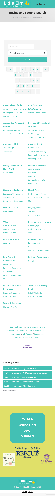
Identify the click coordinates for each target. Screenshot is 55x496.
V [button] (17, 91)
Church (31, 261)
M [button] (22, 80)
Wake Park (14, 307)
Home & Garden (10, 208)
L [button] (17, 80)
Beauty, (45, 229)
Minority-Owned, (10, 229)
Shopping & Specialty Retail (37, 287)
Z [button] (38, 91)
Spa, (38, 226)
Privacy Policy (27, 492)
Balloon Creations (35, 296)
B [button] (23, 69)
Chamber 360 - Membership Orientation (29, 373)
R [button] (23, 86)
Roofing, (43, 152)
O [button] (33, 80)
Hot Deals (20, 331)
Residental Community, (12, 268)
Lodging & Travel (34, 215)
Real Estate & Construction (9, 259)
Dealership (20, 134)
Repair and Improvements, (38, 155)
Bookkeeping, (33, 134)
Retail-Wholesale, (35, 293)
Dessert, (6, 296)
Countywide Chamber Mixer (24, 386)
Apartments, (8, 272)
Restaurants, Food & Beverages (12, 287)
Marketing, (7, 116)
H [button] (26, 75)
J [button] (34, 75)
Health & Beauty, (34, 229)
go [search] (29, 59)
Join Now (38, 338)
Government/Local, (10, 198)
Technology (7, 152)
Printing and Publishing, (12, 113)
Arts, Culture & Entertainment (35, 107)
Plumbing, (32, 159)
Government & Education (14, 190)
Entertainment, (34, 113)
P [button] (38, 80)
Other (6, 222)
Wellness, (32, 226)
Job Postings (27, 334)
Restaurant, (7, 293)
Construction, (33, 152)
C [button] (28, 69)
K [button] (39, 75)
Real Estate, (7, 265)
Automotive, (8, 130)
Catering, (16, 293)
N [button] (28, 80)
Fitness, (6, 307)
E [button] (37, 69)
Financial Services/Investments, (36, 178)
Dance (43, 113)
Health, (31, 194)
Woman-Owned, (9, 226)
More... (15, 116)
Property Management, (12, 275)
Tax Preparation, (34, 137)
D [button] (33, 69)
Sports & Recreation (12, 303)
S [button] (27, 86)
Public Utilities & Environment (35, 241)
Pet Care (6, 243)
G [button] (20, 75)
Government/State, (10, 201)
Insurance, (32, 173)
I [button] (30, 75)
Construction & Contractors (35, 146)
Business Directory (17, 327)
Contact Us (38, 334)
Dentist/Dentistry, (35, 198)
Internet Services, (35, 247)
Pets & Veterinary (11, 239)
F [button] (15, 75)
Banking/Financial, (35, 169)
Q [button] (18, 86)
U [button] (37, 86)
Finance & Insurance (37, 165)
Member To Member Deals (35, 331)
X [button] (28, 91)
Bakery (13, 296)
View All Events (9, 391)
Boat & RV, (18, 130)
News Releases (32, 327)
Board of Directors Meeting (24, 377)
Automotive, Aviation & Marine (13, 125)
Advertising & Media (12, 105)
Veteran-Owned (9, 233)
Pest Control (8, 212)
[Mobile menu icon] (49, 4)
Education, (7, 194)
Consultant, (32, 130)
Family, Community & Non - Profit (12, 167)
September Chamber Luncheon (25, 381)
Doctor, (46, 198)
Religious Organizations (39, 257)
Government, (17, 194)
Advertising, (8, 109)
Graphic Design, (19, 109)
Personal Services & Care (39, 222)
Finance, (31, 183)
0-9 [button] (9, 69)
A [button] (18, 69)
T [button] (32, 86)
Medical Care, (40, 194)
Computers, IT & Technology (10, 146)
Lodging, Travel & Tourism (36, 209)
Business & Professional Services (39, 125)
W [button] (23, 91)
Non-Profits (8, 173)
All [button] (46, 69)
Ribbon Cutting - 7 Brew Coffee (25, 368)
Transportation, (9, 134)
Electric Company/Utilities (38, 250)
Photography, (43, 130)
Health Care (33, 190)
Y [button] (33, 91)
